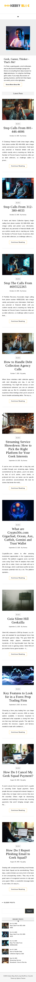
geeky (24, 373)
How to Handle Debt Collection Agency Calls (18, 365)
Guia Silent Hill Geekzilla (18, 620)
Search (29, 911)
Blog (18, 123)
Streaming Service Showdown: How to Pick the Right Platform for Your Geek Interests (18, 449)
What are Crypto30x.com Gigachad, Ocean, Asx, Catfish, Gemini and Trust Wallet (18, 536)
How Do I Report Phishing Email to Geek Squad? (18, 854)
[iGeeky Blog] (18, 6)
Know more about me (13, 84)
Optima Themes (21, 978)
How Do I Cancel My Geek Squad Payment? (18, 774)
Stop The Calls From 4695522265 (18, 284)
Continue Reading (18, 166)
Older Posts (9, 902)
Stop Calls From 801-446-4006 (18, 129)
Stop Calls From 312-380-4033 (18, 208)
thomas (24, 136)
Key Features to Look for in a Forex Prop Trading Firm (18, 696)
